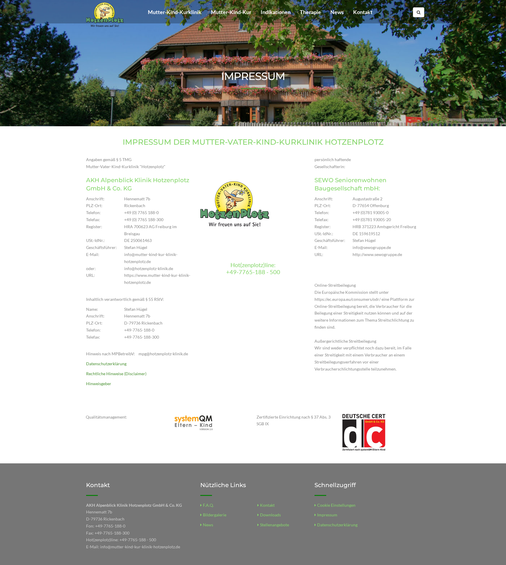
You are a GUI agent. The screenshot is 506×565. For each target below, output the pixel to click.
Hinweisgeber (98, 383)
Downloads (270, 514)
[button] (418, 12)
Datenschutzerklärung (106, 363)
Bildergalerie (214, 514)
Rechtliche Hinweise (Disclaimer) (116, 373)
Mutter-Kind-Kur (231, 12)
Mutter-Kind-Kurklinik (174, 12)
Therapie (310, 12)
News (337, 12)
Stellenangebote (274, 524)
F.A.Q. (208, 505)
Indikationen (275, 12)
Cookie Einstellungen (336, 505)
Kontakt (362, 12)
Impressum (327, 514)
